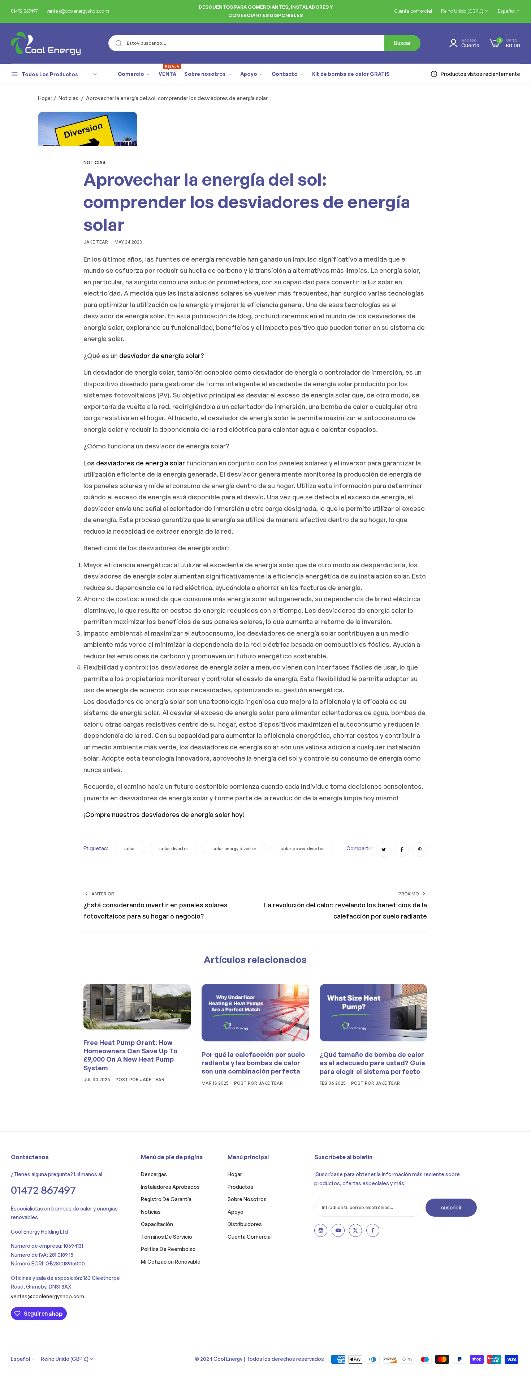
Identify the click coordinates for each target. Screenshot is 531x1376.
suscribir (451, 1207)
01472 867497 (43, 1189)
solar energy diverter (234, 848)
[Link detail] (320, 1230)
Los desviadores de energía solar (134, 463)
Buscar (402, 43)
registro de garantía (166, 1199)
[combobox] (264, 43)
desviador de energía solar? (161, 356)
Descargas (154, 1174)
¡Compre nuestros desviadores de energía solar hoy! (163, 814)
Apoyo (235, 1212)
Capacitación (157, 1224)
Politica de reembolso (168, 1249)
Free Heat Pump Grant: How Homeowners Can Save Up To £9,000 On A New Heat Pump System (130, 1055)
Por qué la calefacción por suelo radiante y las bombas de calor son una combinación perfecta (253, 1062)
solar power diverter (302, 848)
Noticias (68, 98)
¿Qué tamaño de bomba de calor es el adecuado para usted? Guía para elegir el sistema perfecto (372, 1062)
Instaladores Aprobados (170, 1187)
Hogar (45, 98)
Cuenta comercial (250, 1237)
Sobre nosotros (247, 1199)
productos (240, 1187)
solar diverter (173, 848)
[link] (134, 74)
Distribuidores (245, 1224)
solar (129, 848)
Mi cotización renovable (170, 1262)
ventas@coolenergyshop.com (47, 1296)
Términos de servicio (166, 1237)
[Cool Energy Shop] (37, 43)
